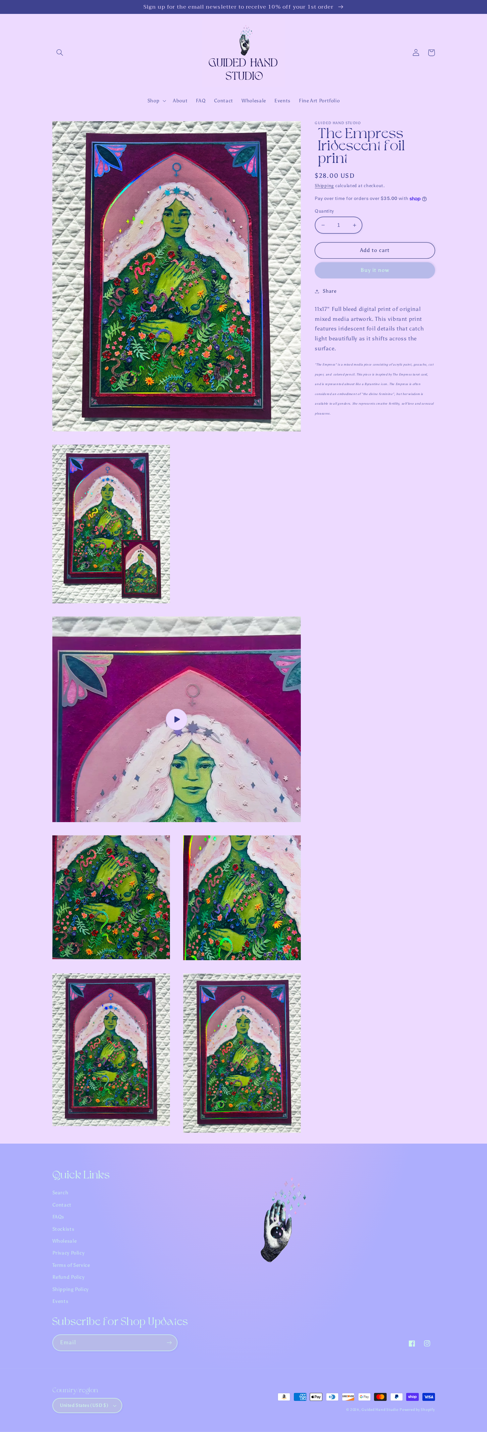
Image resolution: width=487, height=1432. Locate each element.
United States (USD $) (84, 1405)
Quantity (324, 211)
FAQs (58, 1217)
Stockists (63, 1229)
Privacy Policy (68, 1253)
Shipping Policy (70, 1289)
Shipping (324, 185)
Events (60, 1301)
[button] (60, 52)
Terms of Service (71, 1265)
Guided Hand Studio (379, 1409)
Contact (62, 1205)
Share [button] (329, 291)
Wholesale (64, 1241)
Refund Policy (68, 1277)
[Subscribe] (169, 1342)
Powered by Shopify (417, 1409)
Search (60, 1193)
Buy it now (375, 270)
